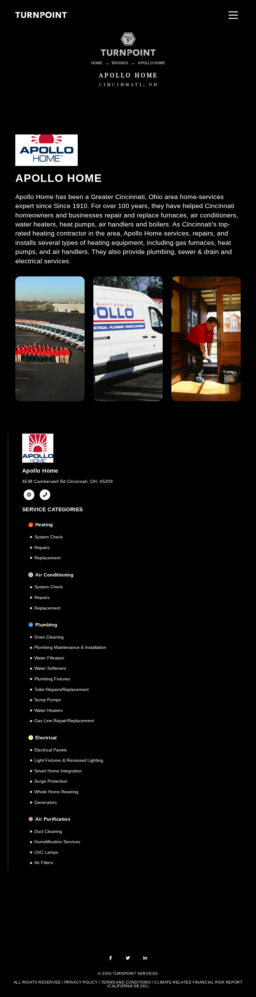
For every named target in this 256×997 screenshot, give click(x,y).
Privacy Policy (81, 982)
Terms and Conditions (126, 982)
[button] (233, 14)
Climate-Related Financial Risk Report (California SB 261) (174, 984)
